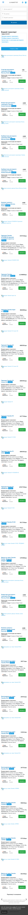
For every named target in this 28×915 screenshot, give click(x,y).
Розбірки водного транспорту (10, 38)
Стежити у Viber (14, 48)
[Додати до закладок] (3, 56)
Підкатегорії (6, 34)
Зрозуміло (4, 912)
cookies (14, 907)
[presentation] (1, 899)
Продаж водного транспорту (10, 36)
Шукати (14, 22)
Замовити (22, 81)
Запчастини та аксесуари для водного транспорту (13, 41)
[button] (26, 2)
